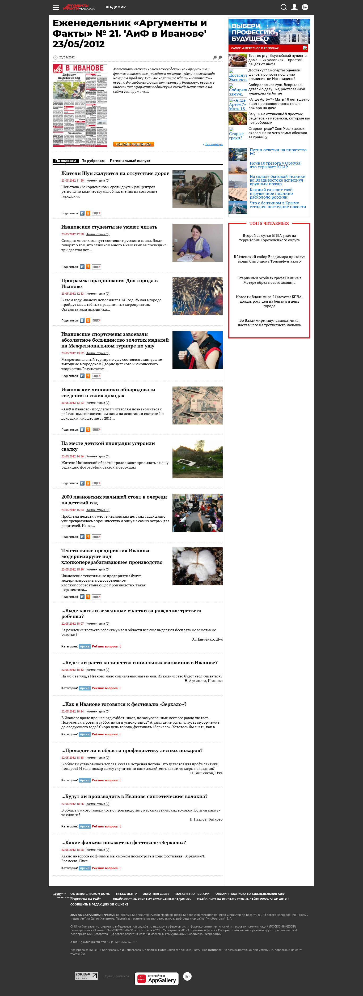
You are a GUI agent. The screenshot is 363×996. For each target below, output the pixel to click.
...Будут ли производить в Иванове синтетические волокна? (134, 796)
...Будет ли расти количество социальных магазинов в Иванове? (139, 662)
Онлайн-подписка (133, 144)
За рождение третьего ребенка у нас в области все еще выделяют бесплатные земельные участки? (142, 634)
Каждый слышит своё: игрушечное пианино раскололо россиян (272, 193)
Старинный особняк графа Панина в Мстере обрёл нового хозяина (269, 280)
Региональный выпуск (130, 160)
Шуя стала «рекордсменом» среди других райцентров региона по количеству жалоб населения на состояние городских (109, 191)
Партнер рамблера (116, 976)
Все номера (214, 144)
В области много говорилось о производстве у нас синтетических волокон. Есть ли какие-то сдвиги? (142, 815)
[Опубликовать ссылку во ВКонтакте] (82, 213)
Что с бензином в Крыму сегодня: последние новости (278, 204)
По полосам (65, 160)
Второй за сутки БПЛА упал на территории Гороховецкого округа (269, 237)
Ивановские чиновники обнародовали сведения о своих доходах (108, 392)
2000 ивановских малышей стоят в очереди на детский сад (114, 499)
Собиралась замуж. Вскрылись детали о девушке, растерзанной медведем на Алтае (276, 89)
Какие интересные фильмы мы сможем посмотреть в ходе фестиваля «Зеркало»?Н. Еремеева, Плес (133, 858)
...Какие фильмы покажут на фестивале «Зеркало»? (123, 842)
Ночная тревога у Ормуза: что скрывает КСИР (276, 165)
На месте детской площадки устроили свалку (108, 446)
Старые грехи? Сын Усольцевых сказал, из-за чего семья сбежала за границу (277, 132)
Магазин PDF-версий (192, 894)
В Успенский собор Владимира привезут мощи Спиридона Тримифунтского (269, 258)
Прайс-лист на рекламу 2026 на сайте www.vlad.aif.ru (243, 899)
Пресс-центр (126, 894)
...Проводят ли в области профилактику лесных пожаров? (131, 750)
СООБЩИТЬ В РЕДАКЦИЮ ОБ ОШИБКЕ (99, 904)
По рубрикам (93, 160)
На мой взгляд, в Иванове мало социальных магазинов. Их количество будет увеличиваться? (142, 678)
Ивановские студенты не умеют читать (109, 227)
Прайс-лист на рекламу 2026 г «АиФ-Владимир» (152, 899)
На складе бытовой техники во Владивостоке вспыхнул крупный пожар (278, 180)
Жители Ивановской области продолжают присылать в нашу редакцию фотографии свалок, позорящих (114, 465)
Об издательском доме (90, 894)
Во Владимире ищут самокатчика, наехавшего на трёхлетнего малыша (269, 322)
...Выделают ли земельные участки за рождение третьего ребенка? (131, 613)
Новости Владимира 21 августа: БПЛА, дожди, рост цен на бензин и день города (269, 301)
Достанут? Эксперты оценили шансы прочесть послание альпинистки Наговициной (274, 74)
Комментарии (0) (97, 180)
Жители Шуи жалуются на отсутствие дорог (115, 173)
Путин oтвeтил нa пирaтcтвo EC (278, 151)
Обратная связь (156, 894)
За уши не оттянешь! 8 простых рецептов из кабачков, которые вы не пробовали (279, 118)
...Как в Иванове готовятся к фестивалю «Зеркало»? (124, 704)
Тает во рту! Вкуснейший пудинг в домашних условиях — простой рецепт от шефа (277, 59)
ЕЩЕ (95, 213)
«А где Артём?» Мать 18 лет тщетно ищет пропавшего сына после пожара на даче (279, 103)
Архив (84, 646)
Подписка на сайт (85, 899)
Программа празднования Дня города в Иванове (109, 283)
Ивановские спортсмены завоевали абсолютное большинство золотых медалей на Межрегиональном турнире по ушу (115, 340)
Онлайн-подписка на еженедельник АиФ (250, 894)
